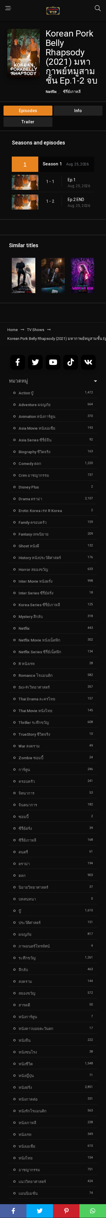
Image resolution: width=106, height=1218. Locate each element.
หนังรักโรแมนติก (33, 1111)
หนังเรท (25, 1134)
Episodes (28, 110)
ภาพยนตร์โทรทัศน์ (34, 946)
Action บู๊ (26, 393)
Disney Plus (29, 487)
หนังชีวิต (26, 1064)
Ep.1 (72, 179)
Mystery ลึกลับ (31, 616)
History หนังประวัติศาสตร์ (40, 558)
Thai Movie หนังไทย (35, 711)
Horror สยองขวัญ (33, 569)
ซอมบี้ (24, 817)
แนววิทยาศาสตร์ (32, 1181)
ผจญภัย (25, 934)
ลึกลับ (23, 970)
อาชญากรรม (29, 1170)
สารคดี (24, 1005)
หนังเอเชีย (27, 1146)
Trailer (27, 121)
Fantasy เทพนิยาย (34, 534)
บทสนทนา (27, 899)
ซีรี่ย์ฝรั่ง (25, 828)
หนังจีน (25, 1040)
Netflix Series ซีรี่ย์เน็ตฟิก (40, 652)
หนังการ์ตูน (28, 1017)
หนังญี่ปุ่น (26, 1076)
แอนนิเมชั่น (28, 1193)
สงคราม (25, 981)
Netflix (51, 92)
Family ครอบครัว (33, 522)
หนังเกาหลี (27, 1123)
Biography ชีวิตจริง (34, 452)
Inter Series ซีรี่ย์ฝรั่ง (36, 593)
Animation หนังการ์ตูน (37, 416)
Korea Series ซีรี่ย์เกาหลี (39, 605)
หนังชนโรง (28, 1052)
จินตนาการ (28, 805)
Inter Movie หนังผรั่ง (35, 581)
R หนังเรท (27, 664)
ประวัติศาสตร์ (30, 922)
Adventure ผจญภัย (35, 405)
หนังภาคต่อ (28, 1099)
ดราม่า (24, 864)
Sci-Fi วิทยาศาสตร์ (34, 687)
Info (78, 110)
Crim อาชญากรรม (34, 475)
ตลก (22, 875)
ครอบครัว (27, 781)
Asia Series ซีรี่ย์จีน (35, 440)
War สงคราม (29, 746)
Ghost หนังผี (29, 546)
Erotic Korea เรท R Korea (40, 511)
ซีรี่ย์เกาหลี (72, 92)
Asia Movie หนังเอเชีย (37, 428)
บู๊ (20, 911)
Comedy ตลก (30, 463)
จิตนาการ (26, 793)
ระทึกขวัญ (27, 958)
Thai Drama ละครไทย (37, 699)
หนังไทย (26, 1158)
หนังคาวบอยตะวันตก (36, 1028)
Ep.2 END (76, 199)
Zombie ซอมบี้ (31, 758)
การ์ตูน (24, 769)
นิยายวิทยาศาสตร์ (33, 887)
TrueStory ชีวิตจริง (34, 734)
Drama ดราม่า (30, 499)
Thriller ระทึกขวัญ (34, 722)
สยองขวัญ (27, 993)
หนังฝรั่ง (25, 1087)
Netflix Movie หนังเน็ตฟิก (39, 640)
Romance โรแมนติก (36, 675)
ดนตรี (23, 852)
